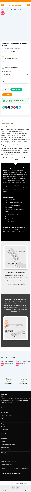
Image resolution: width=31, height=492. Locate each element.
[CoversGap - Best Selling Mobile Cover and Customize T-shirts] (15, 5)
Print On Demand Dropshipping (11, 473)
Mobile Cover (4, 412)
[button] (2, 5)
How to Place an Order (7, 415)
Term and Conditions (6, 450)
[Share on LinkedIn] (17, 107)
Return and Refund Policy (8, 444)
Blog (2, 424)
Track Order (4, 426)
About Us (3, 421)
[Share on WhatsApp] (3, 107)
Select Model (6, 79)
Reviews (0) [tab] (5, 126)
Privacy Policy (5, 453)
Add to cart (16, 89)
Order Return (4, 429)
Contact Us (4, 441)
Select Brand (6, 71)
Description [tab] (5, 120)
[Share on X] (9, 107)
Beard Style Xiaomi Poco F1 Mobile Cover (8, 379)
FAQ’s (2, 418)
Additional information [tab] (7, 123)
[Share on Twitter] (12, 107)
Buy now (7, 94)
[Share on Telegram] (20, 107)
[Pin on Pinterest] (14, 107)
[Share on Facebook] (6, 107)
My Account (4, 438)
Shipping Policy (5, 447)
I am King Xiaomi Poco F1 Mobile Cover (23, 379)
